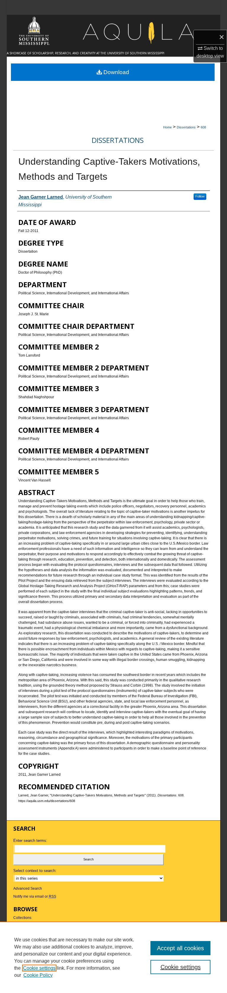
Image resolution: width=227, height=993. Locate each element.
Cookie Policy (38, 975)
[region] (113, 957)
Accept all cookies (180, 948)
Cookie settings (39, 968)
